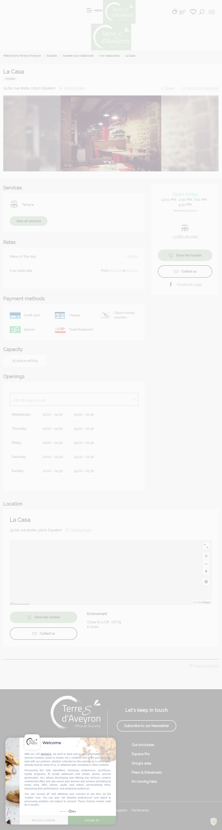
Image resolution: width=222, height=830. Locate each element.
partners (46, 754)
